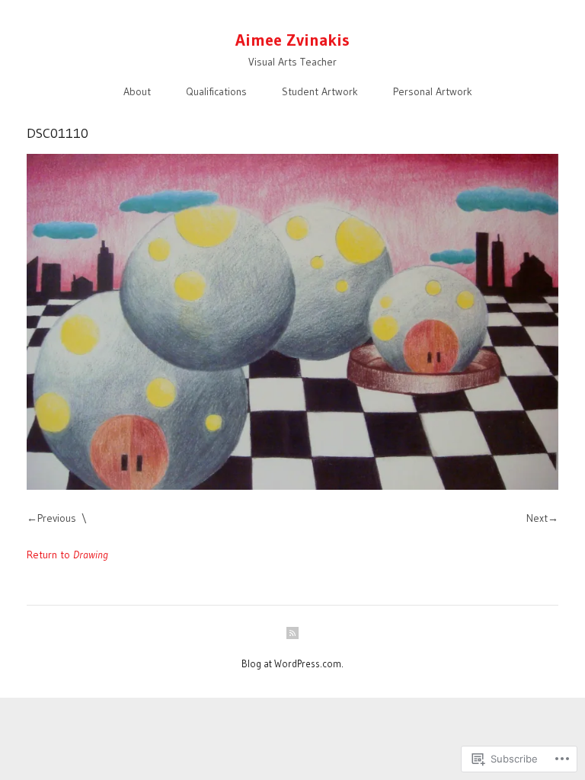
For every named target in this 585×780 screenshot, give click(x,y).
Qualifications (216, 91)
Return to (67, 554)
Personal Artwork (432, 91)
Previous (56, 518)
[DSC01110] (292, 322)
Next (537, 518)
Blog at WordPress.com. (292, 663)
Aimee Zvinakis (292, 40)
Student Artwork (320, 91)
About (137, 91)
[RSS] (292, 633)
